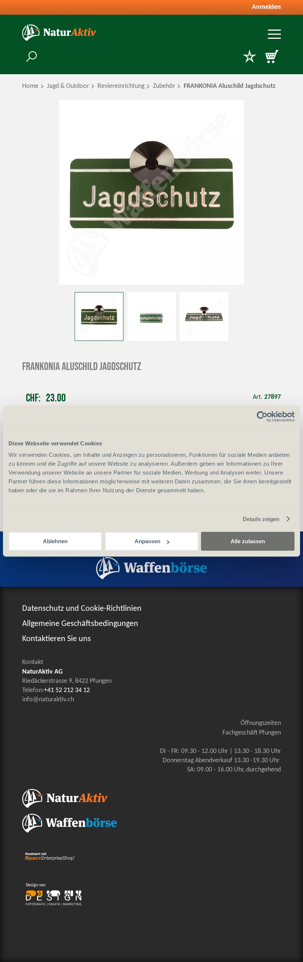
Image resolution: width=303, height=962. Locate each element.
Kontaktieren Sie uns (56, 639)
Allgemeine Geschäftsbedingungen (80, 624)
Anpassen (147, 541)
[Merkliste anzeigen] (249, 57)
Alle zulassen (248, 541)
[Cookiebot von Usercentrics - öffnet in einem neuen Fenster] (262, 416)
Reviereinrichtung (121, 86)
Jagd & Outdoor (68, 86)
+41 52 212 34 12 (67, 690)
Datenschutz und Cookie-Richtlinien (82, 609)
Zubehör (164, 86)
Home (30, 86)
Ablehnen (55, 541)
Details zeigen (261, 519)
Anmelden (266, 7)
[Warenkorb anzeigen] (271, 57)
